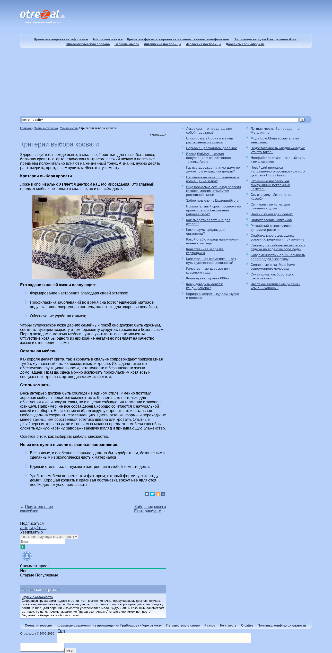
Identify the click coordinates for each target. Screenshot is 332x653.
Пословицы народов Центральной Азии (265, 39)
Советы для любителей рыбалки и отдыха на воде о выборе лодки (278, 247)
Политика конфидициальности (282, 625)
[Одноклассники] (158, 494)
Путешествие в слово (183, 625)
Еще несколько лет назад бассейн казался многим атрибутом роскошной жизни (213, 191)
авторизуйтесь (33, 528)
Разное (209, 625)
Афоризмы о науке (107, 39)
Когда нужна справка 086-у (207, 278)
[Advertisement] (166, 82)
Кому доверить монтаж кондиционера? (204, 286)
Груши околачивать (37, 597)
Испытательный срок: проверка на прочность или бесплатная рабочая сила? (213, 210)
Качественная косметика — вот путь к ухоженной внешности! (211, 261)
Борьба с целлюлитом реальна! (211, 148)
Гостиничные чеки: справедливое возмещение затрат (212, 179)
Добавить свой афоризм (245, 44)
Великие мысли (126, 44)
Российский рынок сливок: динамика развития (271, 228)
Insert (70, 650)
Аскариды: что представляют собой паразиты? (209, 130)
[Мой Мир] (163, 494)
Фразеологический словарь (88, 44)
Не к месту (228, 625)
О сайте (247, 625)
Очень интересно (38, 625)
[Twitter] (152, 494)
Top (61, 631)
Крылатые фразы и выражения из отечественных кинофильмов (178, 39)
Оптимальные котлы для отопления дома (270, 206)
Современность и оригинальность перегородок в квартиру (278, 257)
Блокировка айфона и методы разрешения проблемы (210, 140)
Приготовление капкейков (36, 509)
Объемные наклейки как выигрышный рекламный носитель (270, 185)
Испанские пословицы (203, 44)
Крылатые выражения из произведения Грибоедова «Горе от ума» (109, 625)
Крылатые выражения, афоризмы (61, 39)
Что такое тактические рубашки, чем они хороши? (276, 286)
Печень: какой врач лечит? (272, 214)
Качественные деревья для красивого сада (208, 270)
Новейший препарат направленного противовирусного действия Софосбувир (278, 171)
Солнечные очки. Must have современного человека (273, 266)
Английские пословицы (162, 44)
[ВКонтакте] (147, 494)
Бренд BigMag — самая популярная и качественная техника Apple (208, 157)
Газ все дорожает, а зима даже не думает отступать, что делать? (213, 169)
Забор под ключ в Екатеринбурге (150, 509)
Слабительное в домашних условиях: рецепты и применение (278, 237)
